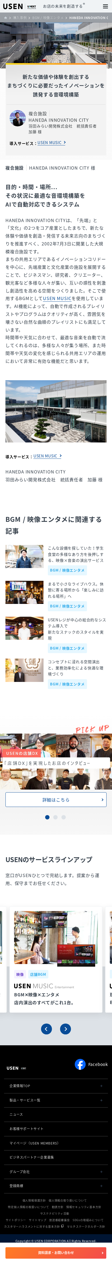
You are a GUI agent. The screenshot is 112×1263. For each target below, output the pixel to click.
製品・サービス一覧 (25, 1100)
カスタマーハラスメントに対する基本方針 (32, 1226)
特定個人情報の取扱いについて (28, 1207)
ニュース (16, 1114)
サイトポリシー (16, 1220)
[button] (46, 1029)
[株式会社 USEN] (7, 17)
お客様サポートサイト (27, 1128)
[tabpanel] (56, 770)
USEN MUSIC (49, 142)
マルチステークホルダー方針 (86, 1226)
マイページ (35, 1143)
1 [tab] (48, 818)
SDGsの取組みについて (88, 1220)
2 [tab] (56, 818)
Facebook (98, 1064)
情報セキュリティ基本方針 (83, 1207)
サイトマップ (37, 1220)
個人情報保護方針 (34, 1200)
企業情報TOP (20, 1085)
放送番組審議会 (59, 1220)
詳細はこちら (56, 799)
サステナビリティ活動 (54, 1213)
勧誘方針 (58, 1207)
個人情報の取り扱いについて (68, 1200)
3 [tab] (64, 818)
